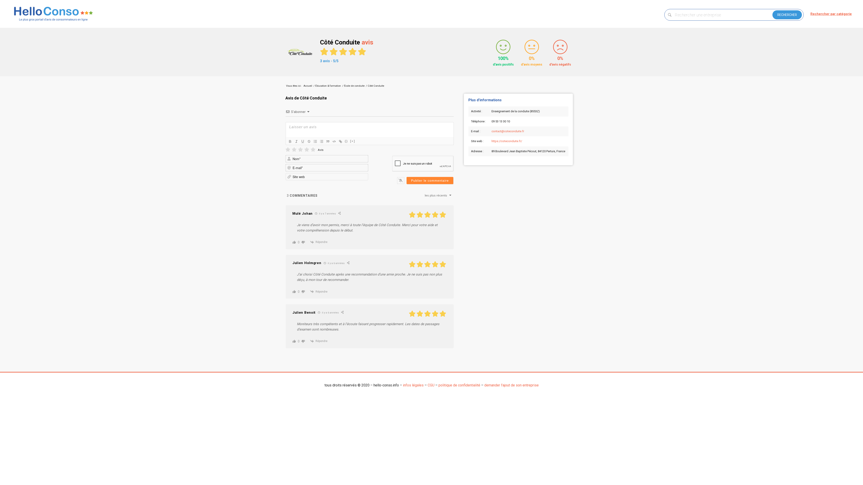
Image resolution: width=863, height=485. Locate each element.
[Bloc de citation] (328, 141)
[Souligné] (303, 141)
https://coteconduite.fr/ (507, 141)
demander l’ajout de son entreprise (511, 385)
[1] (288, 150)
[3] (300, 150)
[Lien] (340, 141)
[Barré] (309, 141)
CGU (431, 385)
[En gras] (290, 141)
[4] (307, 150)
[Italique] (296, 141)
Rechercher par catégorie (831, 14)
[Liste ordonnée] (315, 141)
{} (346, 141)
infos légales (413, 385)
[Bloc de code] (334, 141)
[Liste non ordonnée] (321, 141)
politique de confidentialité (459, 385)
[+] (352, 141)
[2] (294, 150)
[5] (313, 150)
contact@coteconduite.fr (508, 131)
